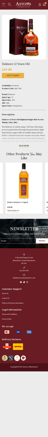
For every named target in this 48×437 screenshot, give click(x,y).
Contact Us (5, 298)
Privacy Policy (7, 319)
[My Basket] (44, 5)
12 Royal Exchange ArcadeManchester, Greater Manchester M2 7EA (24, 260)
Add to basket (13, 75)
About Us (5, 294)
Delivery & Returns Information (12, 303)
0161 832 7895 (24, 271)
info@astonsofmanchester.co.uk (24, 278)
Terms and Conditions (9, 314)
